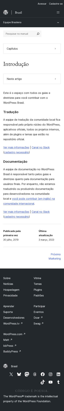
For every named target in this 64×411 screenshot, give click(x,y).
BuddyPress (12, 351)
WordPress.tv (13, 323)
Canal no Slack (41, 147)
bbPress (10, 345)
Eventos (39, 312)
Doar (38, 317)
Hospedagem (11, 289)
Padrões (39, 295)
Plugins (38, 289)
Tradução (10, 112)
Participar (39, 306)
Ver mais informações (16, 147)
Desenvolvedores (13, 317)
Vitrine (37, 278)
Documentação (15, 162)
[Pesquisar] (38, 34)
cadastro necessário (16, 152)
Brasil (14, 366)
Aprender (8, 306)
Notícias (8, 283)
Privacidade (10, 295)
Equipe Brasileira (12, 22)
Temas (38, 283)
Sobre (7, 278)
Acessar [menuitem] (42, 3)
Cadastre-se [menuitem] (56, 3)
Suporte (8, 312)
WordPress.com (14, 334)
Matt (7, 339)
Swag (39, 323)
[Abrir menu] (58, 12)
